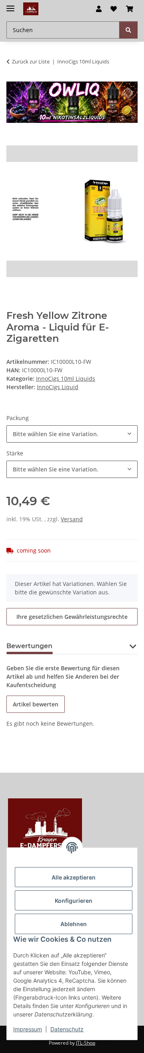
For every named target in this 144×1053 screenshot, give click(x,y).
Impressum (27, 1029)
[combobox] (72, 434)
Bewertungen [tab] (29, 646)
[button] (99, 9)
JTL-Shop (85, 1042)
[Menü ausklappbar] (10, 5)
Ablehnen (73, 923)
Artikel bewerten (35, 704)
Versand (72, 519)
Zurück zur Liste (31, 61)
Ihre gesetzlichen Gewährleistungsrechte (72, 616)
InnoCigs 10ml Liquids (65, 378)
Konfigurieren (73, 900)
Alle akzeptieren (74, 877)
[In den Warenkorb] (12, 141)
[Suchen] (128, 30)
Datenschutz (67, 1029)
